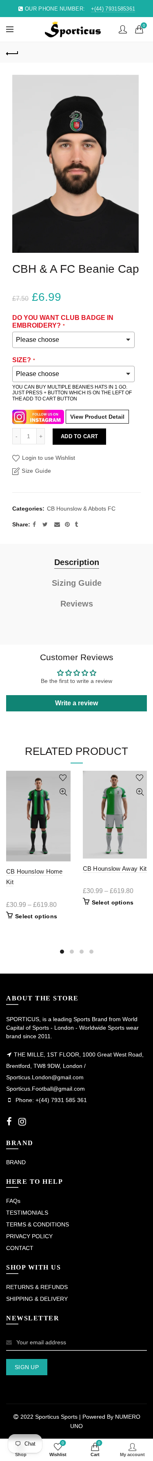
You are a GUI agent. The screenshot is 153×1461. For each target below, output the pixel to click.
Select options (36, 916)
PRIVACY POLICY (29, 1236)
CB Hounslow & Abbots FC (81, 508)
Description (76, 562)
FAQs (13, 1201)
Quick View (63, 792)
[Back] (12, 52)
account (123, 29)
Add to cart (79, 436)
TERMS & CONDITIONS (37, 1224)
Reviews (76, 603)
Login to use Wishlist (47, 457)
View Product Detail (97, 416)
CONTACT (19, 1248)
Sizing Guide (77, 582)
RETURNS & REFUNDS (37, 1287)
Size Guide (36, 470)
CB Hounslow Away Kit (115, 868)
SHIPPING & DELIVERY (37, 1299)
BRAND (16, 1162)
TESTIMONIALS (27, 1212)
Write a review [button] (76, 703)
